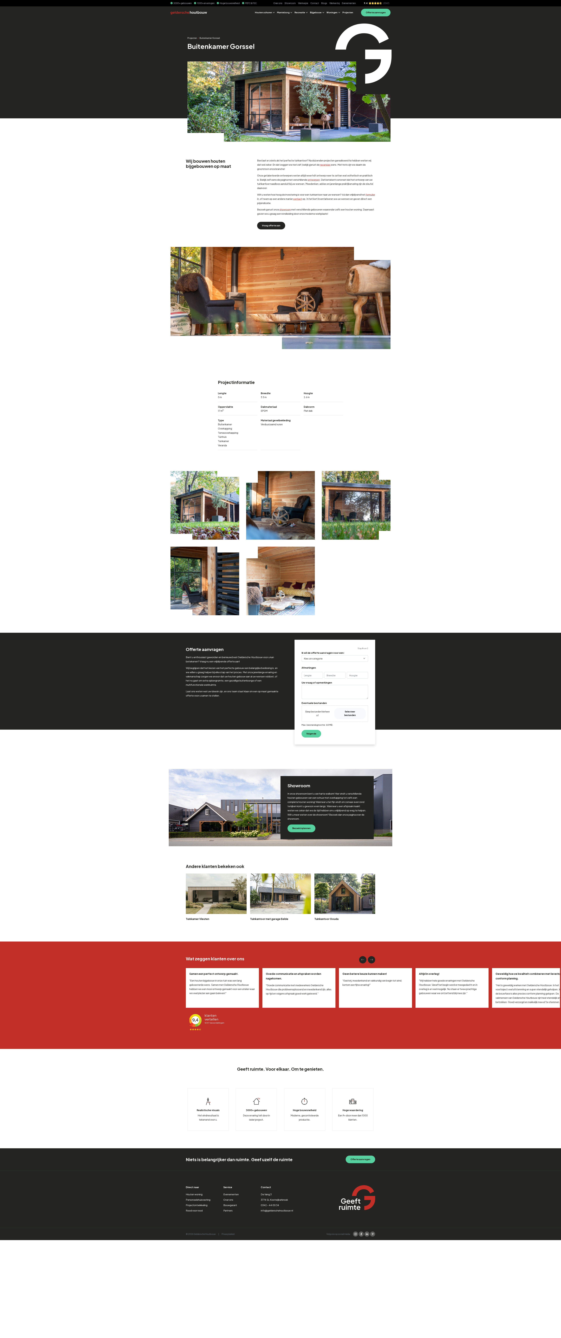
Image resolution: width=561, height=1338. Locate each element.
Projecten (347, 12)
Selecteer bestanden (350, 713)
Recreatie (300, 12)
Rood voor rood (194, 1210)
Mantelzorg (283, 12)
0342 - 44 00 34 (270, 1205)
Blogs (324, 3)
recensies (325, 164)
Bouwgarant (230, 1205)
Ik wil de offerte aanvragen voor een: (323, 653)
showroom (285, 209)
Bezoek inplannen (301, 828)
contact (297, 198)
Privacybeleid (228, 1234)
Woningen (332, 12)
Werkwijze (303, 3)
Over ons (277, 3)
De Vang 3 (266, 1194)
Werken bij (334, 3)
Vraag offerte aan (271, 225)
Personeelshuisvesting (198, 1199)
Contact (314, 3)
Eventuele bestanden (314, 703)
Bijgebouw (316, 12)
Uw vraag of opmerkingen (317, 682)
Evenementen (349, 3)
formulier (370, 194)
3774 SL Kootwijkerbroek (274, 1199)
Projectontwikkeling (196, 1205)
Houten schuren (263, 12)
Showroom (290, 3)
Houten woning (194, 1194)
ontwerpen (314, 179)
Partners (228, 1210)
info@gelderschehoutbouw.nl (277, 1210)
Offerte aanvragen (376, 12)
